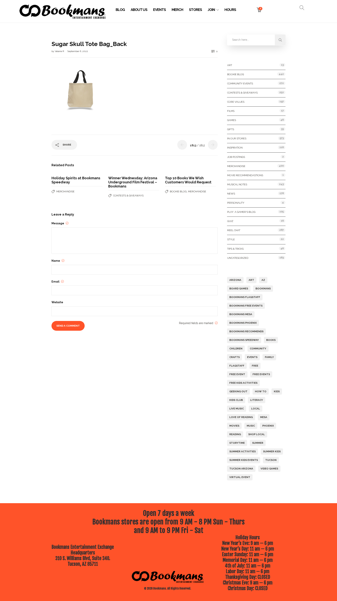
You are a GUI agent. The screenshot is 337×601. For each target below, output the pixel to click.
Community (258, 348)
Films (230, 111)
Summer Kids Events (243, 460)
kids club (236, 400)
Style (231, 239)
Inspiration (235, 147)
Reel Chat (233, 230)
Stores (195, 10)
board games (238, 288)
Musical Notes (237, 184)
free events (261, 374)
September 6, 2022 (77, 51)
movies (234, 425)
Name (56, 260)
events (252, 357)
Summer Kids (272, 451)
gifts (230, 129)
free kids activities (243, 382)
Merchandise (65, 191)
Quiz (230, 221)
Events (159, 10)
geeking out (238, 391)
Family (269, 357)
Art (229, 65)
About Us (139, 10)
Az (263, 279)
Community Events (240, 83)
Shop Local (256, 434)
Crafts (234, 357)
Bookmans (263, 288)
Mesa (263, 417)
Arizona (235, 279)
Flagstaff (236, 365)
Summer (257, 442)
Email (55, 281)
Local (255, 408)
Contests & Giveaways (128, 195)
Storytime (237, 442)
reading (235, 434)
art (251, 279)
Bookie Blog (178, 191)
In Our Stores (236, 138)
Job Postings (236, 157)
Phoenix (268, 425)
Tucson (271, 460)
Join (211, 10)
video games (269, 468)
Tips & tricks (235, 248)
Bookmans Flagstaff (244, 297)
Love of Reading (241, 417)
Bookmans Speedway (244, 340)
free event (237, 374)
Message (58, 223)
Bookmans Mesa (240, 314)
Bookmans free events (246, 305)
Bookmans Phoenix (243, 322)
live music (236, 408)
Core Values (235, 101)
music (251, 425)
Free (255, 365)
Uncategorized (237, 257)
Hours (230, 10)
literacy (256, 400)
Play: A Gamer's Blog (241, 211)
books (271, 340)
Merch (177, 10)
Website (57, 302)
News (231, 193)
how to (260, 391)
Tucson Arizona (241, 468)
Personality (235, 202)
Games (231, 120)
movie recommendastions (245, 175)
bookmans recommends (246, 331)
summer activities (242, 451)
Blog (120, 10)
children (235, 348)
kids (277, 391)
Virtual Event (239, 477)
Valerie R (60, 51)
